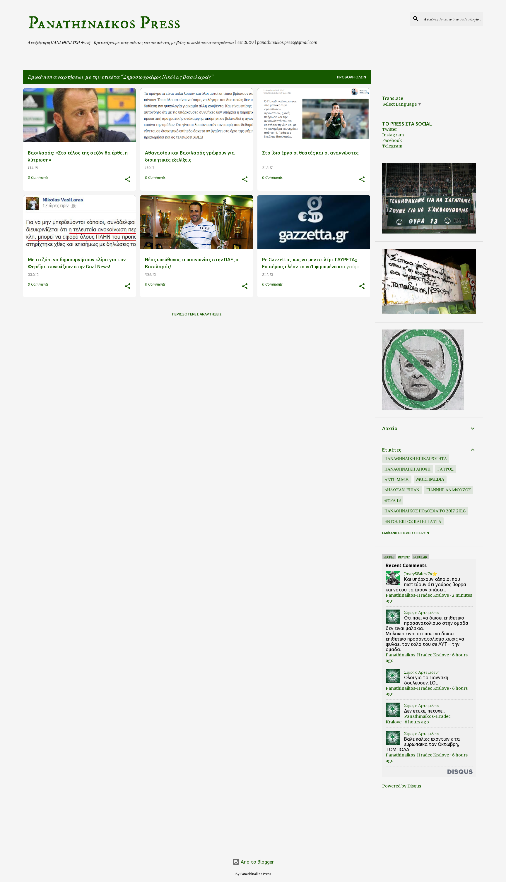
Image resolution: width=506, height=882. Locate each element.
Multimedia (430, 479)
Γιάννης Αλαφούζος (448, 490)
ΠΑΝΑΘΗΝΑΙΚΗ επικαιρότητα (415, 458)
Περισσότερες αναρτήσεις (197, 314)
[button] (127, 180)
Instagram (393, 135)
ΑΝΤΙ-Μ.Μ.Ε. (396, 479)
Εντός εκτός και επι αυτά (412, 521)
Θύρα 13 (392, 500)
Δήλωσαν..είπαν (401, 490)
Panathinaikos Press (104, 23)
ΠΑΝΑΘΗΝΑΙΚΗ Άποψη (407, 469)
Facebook (392, 140)
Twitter (389, 129)
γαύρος (445, 469)
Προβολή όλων (351, 77)
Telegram (392, 146)
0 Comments (38, 177)
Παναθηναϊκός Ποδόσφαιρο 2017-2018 (425, 511)
